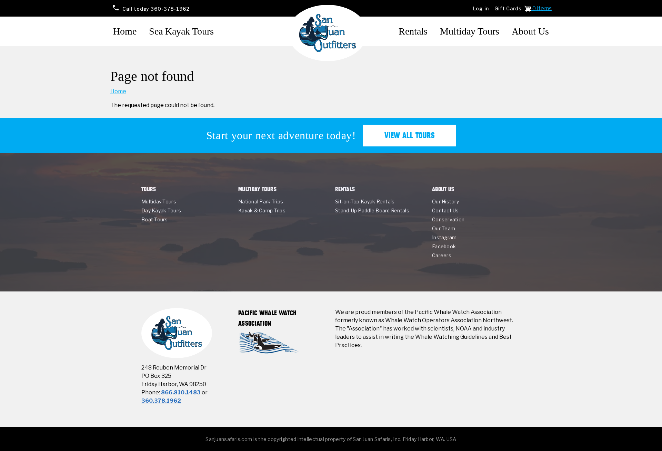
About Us (530, 31)
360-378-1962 (156, 8)
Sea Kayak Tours (181, 31)
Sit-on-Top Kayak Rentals (364, 201)
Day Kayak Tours (161, 210)
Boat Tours (154, 219)
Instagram (444, 237)
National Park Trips (260, 201)
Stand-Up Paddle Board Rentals (372, 210)
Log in (481, 8)
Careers (441, 255)
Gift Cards (508, 8)
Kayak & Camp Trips (261, 210)
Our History (445, 201)
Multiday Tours (469, 31)
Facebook (444, 246)
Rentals (413, 31)
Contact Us (445, 210)
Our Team (443, 228)
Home (125, 31)
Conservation (448, 219)
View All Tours (409, 135)
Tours (148, 189)
